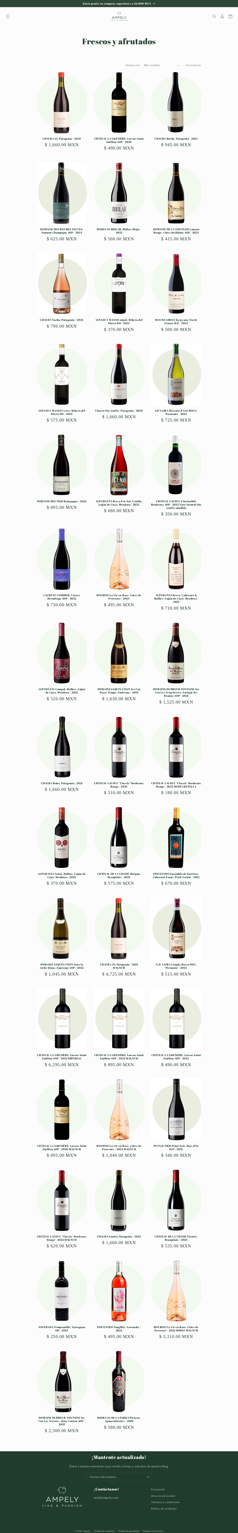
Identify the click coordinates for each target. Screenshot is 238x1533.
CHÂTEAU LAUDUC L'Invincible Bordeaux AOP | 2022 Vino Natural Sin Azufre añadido (176, 505)
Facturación (158, 1489)
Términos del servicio (153, 1531)
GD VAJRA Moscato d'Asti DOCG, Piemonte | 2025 (176, 412)
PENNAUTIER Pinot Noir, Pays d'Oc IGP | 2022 (176, 1147)
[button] (8, 16)
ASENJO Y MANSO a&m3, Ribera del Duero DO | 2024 (119, 321)
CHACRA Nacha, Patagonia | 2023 (61, 320)
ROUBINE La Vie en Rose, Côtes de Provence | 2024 (119, 597)
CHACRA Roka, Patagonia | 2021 (62, 783)
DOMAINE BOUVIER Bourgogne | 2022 (61, 501)
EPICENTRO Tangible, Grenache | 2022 (119, 1328)
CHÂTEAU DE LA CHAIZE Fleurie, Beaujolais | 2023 (176, 1238)
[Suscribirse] (148, 1477)
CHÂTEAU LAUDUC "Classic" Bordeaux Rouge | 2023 (119, 785)
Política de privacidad (129, 1531)
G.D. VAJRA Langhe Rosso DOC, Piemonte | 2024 (176, 966)
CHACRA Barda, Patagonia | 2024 (176, 138)
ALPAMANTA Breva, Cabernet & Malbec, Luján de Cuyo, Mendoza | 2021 (176, 598)
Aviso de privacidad (163, 1495)
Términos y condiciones (165, 1502)
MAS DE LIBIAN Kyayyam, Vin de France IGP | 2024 (176, 321)
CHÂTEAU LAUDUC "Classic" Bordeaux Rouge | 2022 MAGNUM (62, 1238)
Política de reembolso (164, 1508)
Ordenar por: (132, 65)
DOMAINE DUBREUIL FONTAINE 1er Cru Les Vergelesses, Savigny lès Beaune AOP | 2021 (176, 692)
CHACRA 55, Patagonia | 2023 (62, 138)
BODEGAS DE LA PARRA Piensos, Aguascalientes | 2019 (119, 1419)
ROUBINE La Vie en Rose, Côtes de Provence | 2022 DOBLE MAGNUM (176, 1328)
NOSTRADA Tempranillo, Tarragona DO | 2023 (61, 1328)
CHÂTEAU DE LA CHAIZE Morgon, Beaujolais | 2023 (119, 875)
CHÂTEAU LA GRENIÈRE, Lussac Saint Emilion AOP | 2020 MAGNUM (62, 1147)
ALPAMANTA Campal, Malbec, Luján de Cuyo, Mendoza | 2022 (61, 690)
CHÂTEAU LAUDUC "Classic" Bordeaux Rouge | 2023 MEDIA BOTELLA (176, 785)
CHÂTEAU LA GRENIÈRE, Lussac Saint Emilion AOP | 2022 (176, 1056)
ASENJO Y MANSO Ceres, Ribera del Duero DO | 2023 (61, 412)
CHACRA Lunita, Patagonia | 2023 (119, 1236)
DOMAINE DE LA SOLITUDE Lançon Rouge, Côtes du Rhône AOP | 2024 (176, 231)
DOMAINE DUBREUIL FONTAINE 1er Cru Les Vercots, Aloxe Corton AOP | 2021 (61, 1421)
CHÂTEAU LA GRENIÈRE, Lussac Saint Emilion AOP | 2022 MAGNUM (119, 1056)
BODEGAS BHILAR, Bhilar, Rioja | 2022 (119, 231)
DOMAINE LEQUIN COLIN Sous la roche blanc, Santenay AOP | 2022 (62, 966)
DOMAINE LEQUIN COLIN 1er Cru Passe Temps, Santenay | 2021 (119, 690)
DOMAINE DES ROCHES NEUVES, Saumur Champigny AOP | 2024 (61, 231)
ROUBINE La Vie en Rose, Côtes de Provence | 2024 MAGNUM (119, 1147)
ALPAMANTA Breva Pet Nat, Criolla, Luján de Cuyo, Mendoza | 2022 (119, 503)
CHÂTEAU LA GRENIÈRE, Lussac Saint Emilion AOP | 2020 (119, 140)
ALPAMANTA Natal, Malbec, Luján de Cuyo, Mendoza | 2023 (62, 875)
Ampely (86, 1531)
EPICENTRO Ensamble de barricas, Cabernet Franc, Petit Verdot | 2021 (176, 875)
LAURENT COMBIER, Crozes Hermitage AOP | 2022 (61, 597)
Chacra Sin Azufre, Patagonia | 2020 (119, 410)
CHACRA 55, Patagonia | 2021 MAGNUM (119, 966)
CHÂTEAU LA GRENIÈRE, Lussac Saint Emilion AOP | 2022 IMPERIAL (62, 1056)
